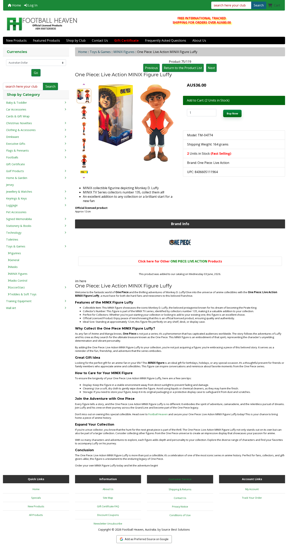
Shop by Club (76, 40)
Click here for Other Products (180, 261)
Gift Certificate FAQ (108, 506)
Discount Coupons (108, 515)
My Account (252, 489)
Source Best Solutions (175, 529)
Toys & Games (100, 52)
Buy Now (232, 113)
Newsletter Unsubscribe (108, 523)
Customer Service (179, 479)
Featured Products (46, 40)
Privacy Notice (180, 506)
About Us (199, 40)
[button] (281, 527)
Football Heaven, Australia (139, 529)
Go (36, 73)
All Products (36, 515)
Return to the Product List (183, 68)
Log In (32, 5)
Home (16, 5)
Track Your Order (252, 497)
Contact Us (100, 40)
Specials (36, 497)
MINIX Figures (123, 52)
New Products (16, 40)
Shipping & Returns (180, 489)
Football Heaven (158, 414)
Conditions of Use (180, 515)
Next (211, 68)
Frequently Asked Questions (165, 40)
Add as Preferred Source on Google (146, 539)
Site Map (108, 497)
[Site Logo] (42, 24)
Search (259, 5)
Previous (151, 68)
